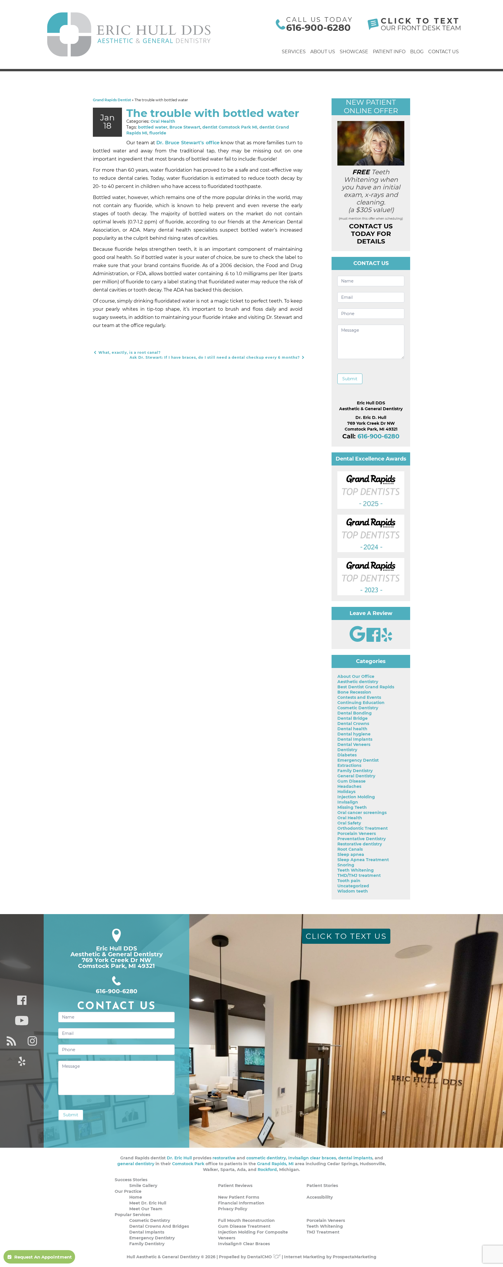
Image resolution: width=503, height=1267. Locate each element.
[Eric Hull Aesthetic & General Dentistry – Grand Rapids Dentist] (129, 34)
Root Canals (350, 849)
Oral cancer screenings (362, 812)
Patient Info (389, 51)
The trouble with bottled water (212, 113)
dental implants (355, 1158)
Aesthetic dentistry (357, 681)
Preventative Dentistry (361, 838)
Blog (417, 51)
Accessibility (320, 1197)
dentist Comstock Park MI (229, 127)
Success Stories (131, 1179)
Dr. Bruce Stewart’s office (187, 142)
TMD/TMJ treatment (359, 875)
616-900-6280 (318, 27)
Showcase (354, 51)
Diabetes (347, 755)
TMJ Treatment (323, 1232)
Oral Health (162, 121)
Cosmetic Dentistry (357, 707)
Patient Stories (322, 1185)
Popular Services (132, 1214)
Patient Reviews (235, 1185)
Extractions (349, 765)
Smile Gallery (143, 1185)
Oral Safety (349, 823)
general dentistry (135, 1163)
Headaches (349, 786)
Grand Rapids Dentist (112, 100)
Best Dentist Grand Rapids (365, 687)
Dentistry (347, 749)
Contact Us (443, 51)
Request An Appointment (43, 1257)
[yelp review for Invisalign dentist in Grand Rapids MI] (387, 640)
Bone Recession (354, 692)
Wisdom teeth (352, 891)
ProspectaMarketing (354, 1256)
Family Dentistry (355, 770)
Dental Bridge (352, 718)
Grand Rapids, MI (275, 1163)
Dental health (352, 728)
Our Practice (128, 1191)
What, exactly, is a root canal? (129, 352)
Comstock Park (188, 1163)
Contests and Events (359, 697)
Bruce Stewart (184, 127)
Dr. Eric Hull (179, 1158)
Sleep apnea (350, 854)
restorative (223, 1158)
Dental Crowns (353, 723)
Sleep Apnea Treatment (363, 859)
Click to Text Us (346, 936)
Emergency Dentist (358, 760)
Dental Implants (354, 739)
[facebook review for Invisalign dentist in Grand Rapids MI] (374, 640)
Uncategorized (353, 886)
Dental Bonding (354, 713)
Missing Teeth (352, 807)
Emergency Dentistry (152, 1238)
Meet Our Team (145, 1208)
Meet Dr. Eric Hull (147, 1203)
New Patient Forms (238, 1197)
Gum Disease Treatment (244, 1226)
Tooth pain (348, 880)
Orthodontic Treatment (362, 828)
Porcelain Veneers (356, 833)
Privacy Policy (232, 1208)
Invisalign (347, 802)
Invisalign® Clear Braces (244, 1243)
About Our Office (355, 676)
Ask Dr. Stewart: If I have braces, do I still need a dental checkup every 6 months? (215, 357)
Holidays (346, 791)
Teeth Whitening (355, 870)
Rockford (267, 1169)
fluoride (157, 133)
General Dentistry (356, 776)
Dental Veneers (353, 744)
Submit (349, 378)
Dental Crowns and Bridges (159, 1226)
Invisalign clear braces (312, 1158)
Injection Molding (356, 796)
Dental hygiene (354, 734)
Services (294, 51)
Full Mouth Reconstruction (246, 1220)
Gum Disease (351, 781)
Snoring (345, 865)
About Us (322, 51)
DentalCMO (260, 1256)
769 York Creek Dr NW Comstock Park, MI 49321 (116, 963)
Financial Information (241, 1203)
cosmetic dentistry (266, 1158)
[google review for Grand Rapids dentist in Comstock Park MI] (358, 640)
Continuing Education (361, 702)
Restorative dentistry (359, 844)
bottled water (152, 127)
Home (135, 1197)
